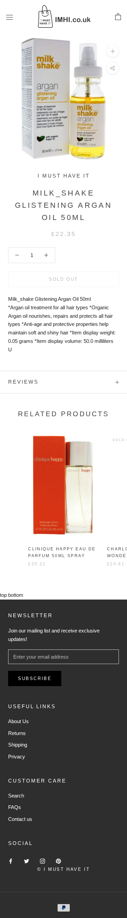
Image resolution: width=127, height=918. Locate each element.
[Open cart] (118, 17)
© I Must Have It (63, 869)
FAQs (14, 807)
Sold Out (63, 279)
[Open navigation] (9, 17)
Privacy (16, 756)
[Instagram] (42, 861)
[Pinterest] (58, 861)
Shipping (17, 745)
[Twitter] (26, 861)
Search (16, 795)
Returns (17, 733)
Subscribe (34, 678)
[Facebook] (10, 861)
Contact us (20, 819)
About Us (18, 721)
